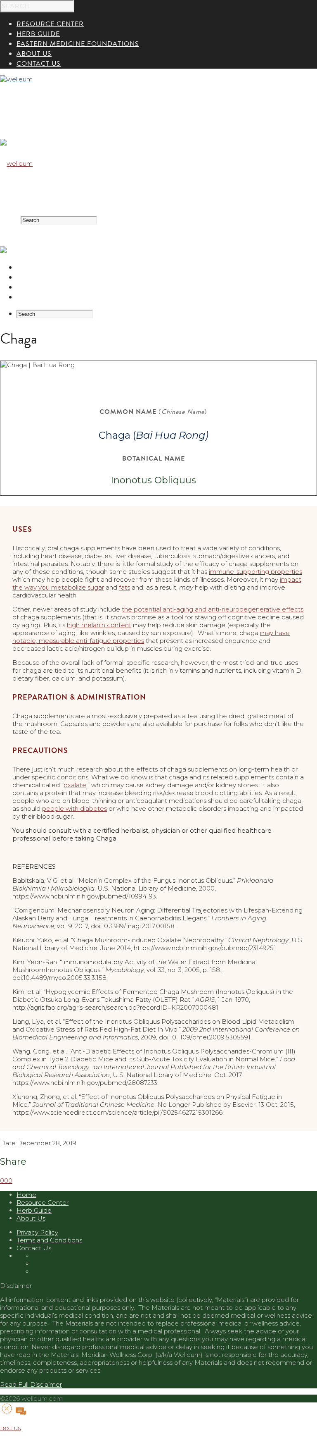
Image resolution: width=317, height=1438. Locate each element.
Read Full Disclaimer (31, 1384)
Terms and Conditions (49, 1240)
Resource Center (50, 267)
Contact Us (34, 1248)
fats (124, 587)
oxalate (75, 785)
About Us (34, 297)
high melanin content (99, 625)
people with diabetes (74, 808)
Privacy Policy (37, 1232)
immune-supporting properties (255, 572)
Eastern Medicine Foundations (78, 287)
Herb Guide (38, 277)
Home (26, 1195)
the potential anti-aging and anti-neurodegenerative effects (212, 609)
